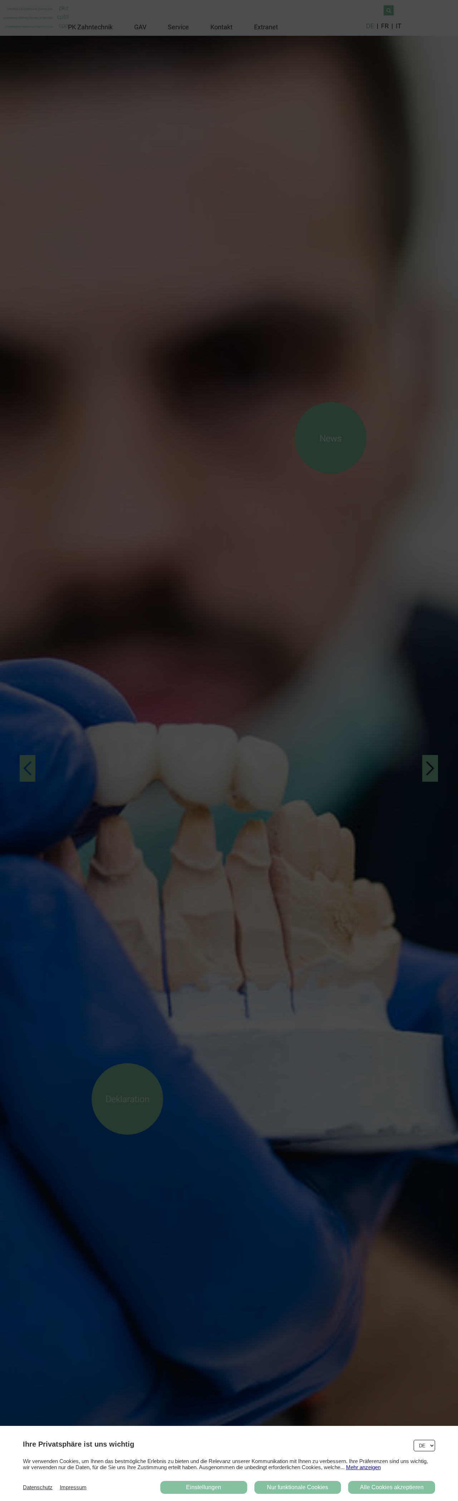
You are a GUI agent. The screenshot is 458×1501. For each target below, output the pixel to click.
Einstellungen (203, 1487)
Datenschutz (38, 1487)
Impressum (73, 1487)
